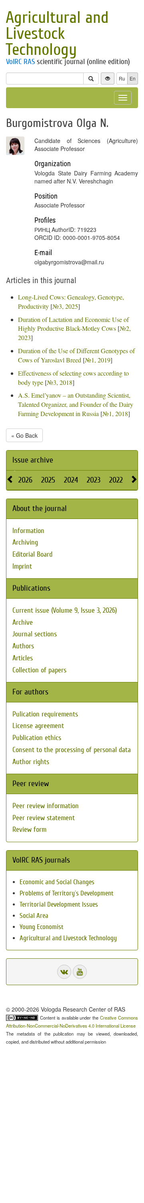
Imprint (22, 566)
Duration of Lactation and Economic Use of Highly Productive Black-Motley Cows (73, 324)
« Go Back (24, 435)
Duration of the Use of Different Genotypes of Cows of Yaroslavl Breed (76, 355)
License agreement (38, 726)
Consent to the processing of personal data (71, 750)
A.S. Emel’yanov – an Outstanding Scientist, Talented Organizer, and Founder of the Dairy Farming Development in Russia (75, 404)
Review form (29, 829)
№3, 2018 (59, 382)
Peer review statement (43, 818)
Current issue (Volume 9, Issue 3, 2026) (64, 610)
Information (28, 531)
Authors (23, 646)
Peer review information (45, 806)
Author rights (30, 762)
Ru (122, 78)
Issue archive (32, 460)
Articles (22, 658)
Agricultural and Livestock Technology (57, 33)
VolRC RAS (20, 61)
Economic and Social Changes (57, 882)
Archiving (25, 542)
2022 (116, 480)
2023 (93, 480)
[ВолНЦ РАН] (64, 972)
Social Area (34, 915)
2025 (48, 480)
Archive (22, 622)
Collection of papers (39, 670)
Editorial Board (32, 554)
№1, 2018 (115, 413)
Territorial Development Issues (59, 904)
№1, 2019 (97, 360)
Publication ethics (36, 738)
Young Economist (42, 927)
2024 (71, 480)
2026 (25, 480)
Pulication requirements (45, 714)
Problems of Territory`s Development (67, 893)
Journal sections (34, 634)
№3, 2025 (65, 306)
